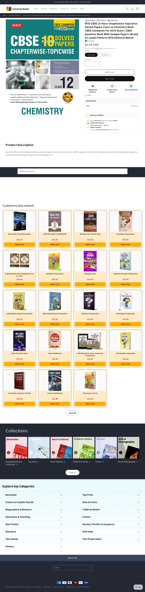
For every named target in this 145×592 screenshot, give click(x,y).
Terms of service (58, 587)
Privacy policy (37, 587)
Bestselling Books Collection (14, 463)
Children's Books (80, 461)
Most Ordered (57, 461)
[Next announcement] (138, 2)
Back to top (72, 558)
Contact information (83, 587)
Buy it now (109, 79)
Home (4, 15)
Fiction (98, 461)
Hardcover (105, 55)
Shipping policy (70, 587)
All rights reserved (25, 587)
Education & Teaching (14, 15)
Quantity (88, 59)
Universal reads (15, 587)
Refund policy (48, 587)
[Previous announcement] (6, 2)
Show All (72, 413)
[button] (127, 8)
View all (72, 472)
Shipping (98, 48)
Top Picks (32, 461)
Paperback (91, 55)
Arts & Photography (127, 461)
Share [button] (89, 95)
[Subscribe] (90, 567)
